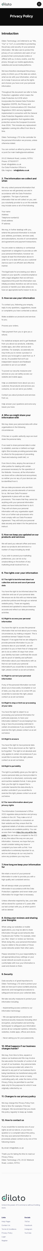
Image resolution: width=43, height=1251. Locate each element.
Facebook (28, 1225)
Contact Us (6, 1225)
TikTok (27, 1221)
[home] (7, 4)
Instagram (28, 1229)
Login (4, 1237)
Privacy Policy (7, 1233)
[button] (39, 4)
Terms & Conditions (9, 1229)
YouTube (27, 1233)
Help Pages (6, 1221)
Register (5, 1241)
